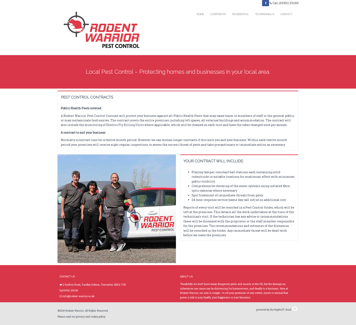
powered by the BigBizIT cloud (274, 309)
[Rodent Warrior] (103, 30)
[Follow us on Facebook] (265, 3)
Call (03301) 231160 (285, 3)
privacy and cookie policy (90, 316)
